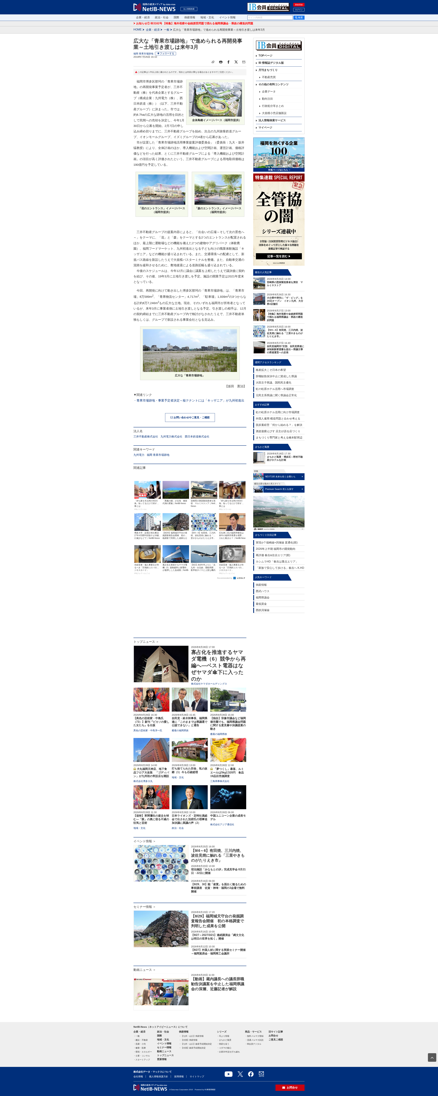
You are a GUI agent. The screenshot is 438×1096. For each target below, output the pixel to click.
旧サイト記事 (276, 1031)
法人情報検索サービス (272, 120)
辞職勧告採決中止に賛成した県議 (276, 376)
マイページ (265, 127)
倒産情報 (189, 17)
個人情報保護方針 (158, 1076)
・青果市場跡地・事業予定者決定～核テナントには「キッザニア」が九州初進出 (188, 400)
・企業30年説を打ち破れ (228, 1052)
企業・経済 (143, 17)
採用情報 (179, 1076)
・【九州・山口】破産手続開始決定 (195, 1044)
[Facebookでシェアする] (228, 62)
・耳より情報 (223, 1036)
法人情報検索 (189, 9)
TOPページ (265, 55)
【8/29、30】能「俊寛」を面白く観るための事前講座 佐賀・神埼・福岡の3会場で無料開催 (218, 888)
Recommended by (225, 578)
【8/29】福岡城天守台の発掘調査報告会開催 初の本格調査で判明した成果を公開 (217, 921)
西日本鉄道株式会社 (197, 436)
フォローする (167, 53)
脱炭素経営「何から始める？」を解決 (279, 424)
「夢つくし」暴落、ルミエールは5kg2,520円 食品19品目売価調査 (227, 772)
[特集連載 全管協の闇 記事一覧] (279, 219)
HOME (137, 29)
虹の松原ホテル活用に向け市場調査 (278, 412)
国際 (176, 17)
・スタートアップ (141, 1060)
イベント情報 (227, 17)
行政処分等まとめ (273, 105)
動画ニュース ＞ (144, 970)
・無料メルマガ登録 (254, 1036)
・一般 (136, 1036)
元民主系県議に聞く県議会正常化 (276, 395)
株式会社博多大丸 (143, 781)
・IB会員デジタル (253, 1044)
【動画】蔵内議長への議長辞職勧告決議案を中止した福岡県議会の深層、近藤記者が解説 (217, 984)
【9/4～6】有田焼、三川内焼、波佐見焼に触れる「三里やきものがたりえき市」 (218, 855)
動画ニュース (164, 1051)
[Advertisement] (189, 610)
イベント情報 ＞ (144, 841)
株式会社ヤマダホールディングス (209, 683)
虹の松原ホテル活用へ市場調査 (275, 388)
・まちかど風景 (224, 1040)
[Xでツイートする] (236, 62)
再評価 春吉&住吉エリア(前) (273, 555)
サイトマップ (197, 1076)
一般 (166, 29)
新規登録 (299, 5)
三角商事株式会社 (219, 781)
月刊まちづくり (268, 69)
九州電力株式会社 (171, 436)
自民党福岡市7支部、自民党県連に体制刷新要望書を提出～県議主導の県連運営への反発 (285, 349)
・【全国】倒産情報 (188, 1040)
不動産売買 (269, 77)
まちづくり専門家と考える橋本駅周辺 (279, 437)
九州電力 (138, 454)
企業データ (269, 91)
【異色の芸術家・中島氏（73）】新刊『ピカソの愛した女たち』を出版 (151, 722)
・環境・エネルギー (142, 1052)
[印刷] (220, 62)
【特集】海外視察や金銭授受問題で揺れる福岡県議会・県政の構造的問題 (285, 316)
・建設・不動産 (140, 1040)
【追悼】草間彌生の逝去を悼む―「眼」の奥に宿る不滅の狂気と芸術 (151, 819)
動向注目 (267, 98)
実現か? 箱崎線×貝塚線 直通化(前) (277, 542)
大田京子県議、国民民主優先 (273, 382)
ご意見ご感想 (276, 1039)
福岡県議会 (262, 597)
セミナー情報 (164, 1047)
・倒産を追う (223, 1044)
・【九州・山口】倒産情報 (191, 1036)
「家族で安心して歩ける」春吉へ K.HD (280, 567)
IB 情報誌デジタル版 (271, 62)
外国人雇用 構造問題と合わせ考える (278, 418)
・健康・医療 (139, 1048)
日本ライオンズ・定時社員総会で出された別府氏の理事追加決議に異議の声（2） (189, 819)
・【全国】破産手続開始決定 (192, 1048)
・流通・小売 (139, 1044)
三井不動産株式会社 (145, 436)
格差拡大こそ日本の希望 (271, 369)
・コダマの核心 (224, 1048)
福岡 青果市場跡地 (143, 53)
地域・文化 (207, 17)
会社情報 (138, 1076)
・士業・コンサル (141, 1056)
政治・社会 (162, 17)
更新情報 (162, 1059)
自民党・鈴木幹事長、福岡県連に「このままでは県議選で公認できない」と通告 (189, 722)
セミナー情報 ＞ (144, 907)
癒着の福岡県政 (180, 730)
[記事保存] (213, 62)
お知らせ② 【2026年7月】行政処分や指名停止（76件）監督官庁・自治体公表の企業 (188, 23)
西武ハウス (262, 591)
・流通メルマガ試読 (254, 1040)
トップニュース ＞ (146, 641)
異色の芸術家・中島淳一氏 (147, 730)
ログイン (299, 10)
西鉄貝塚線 (262, 610)
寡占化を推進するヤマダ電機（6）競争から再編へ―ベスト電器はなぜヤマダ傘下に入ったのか (218, 665)
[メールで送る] (243, 62)
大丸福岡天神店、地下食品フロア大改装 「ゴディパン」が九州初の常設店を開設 (151, 772)
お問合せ (273, 1035)
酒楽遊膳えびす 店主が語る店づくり (278, 431)
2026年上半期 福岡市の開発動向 (275, 548)
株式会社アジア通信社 (222, 824)
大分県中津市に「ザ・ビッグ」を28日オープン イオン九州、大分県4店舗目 (285, 300)
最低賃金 (261, 603)
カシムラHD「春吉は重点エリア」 (277, 561)
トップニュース (165, 1055)
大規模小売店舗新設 (274, 113)
